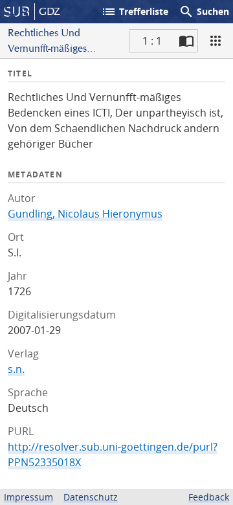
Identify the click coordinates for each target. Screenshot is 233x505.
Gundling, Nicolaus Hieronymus (85, 214)
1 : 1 (152, 41)
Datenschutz (90, 497)
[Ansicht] (215, 40)
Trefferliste (134, 11)
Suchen (204, 11)
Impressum (28, 497)
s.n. (16, 369)
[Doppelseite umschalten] (186, 40)
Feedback (208, 497)
